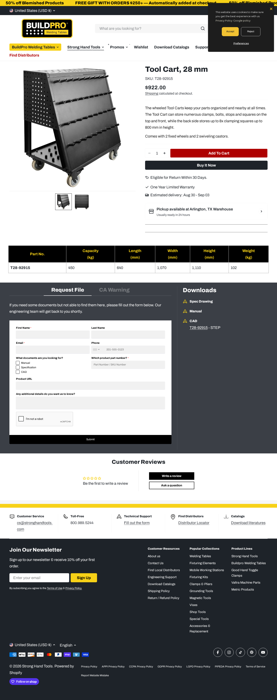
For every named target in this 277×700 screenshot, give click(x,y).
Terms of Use (54, 588)
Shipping (151, 93)
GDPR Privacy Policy (170, 666)
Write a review (171, 476)
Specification (28, 367)
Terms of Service (255, 666)
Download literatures (248, 523)
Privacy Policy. (73, 588)
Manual (25, 362)
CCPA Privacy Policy (141, 666)
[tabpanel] (90, 373)
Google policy (241, 20)
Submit (90, 439)
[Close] (271, 8)
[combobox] (151, 28)
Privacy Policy (89, 666)
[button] (63, 201)
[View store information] (261, 211)
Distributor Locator (193, 523)
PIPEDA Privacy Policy (228, 666)
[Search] (202, 28)
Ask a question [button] (171, 485)
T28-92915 (199, 328)
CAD (24, 372)
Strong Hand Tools (37, 666)
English (66, 645)
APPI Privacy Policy (113, 666)
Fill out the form (137, 523)
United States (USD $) (33, 10)
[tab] (68, 291)
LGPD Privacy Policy (198, 666)
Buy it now (206, 165)
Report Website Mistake (95, 675)
